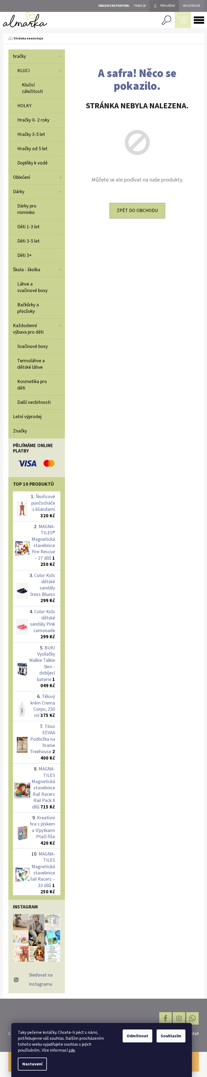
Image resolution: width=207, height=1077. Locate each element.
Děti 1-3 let (28, 226)
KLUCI (23, 70)
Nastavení (32, 1064)
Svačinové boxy (32, 346)
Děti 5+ (24, 255)
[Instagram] (179, 1018)
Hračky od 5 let (32, 148)
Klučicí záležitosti (32, 88)
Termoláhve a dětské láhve (31, 364)
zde (71, 1050)
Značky (20, 431)
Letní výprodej (27, 416)
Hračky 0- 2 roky (33, 120)
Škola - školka (26, 269)
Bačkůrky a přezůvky (28, 308)
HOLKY (24, 105)
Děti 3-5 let (28, 241)
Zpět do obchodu (137, 210)
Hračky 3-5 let (31, 134)
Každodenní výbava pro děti (28, 328)
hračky (19, 56)
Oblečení (21, 177)
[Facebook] (165, 1018)
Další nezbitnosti (34, 402)
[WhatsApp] (192, 1018)
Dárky (18, 191)
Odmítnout (137, 1036)
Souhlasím (171, 1036)
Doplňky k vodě (32, 163)
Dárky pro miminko (26, 209)
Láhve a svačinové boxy (32, 287)
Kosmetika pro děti (32, 384)
